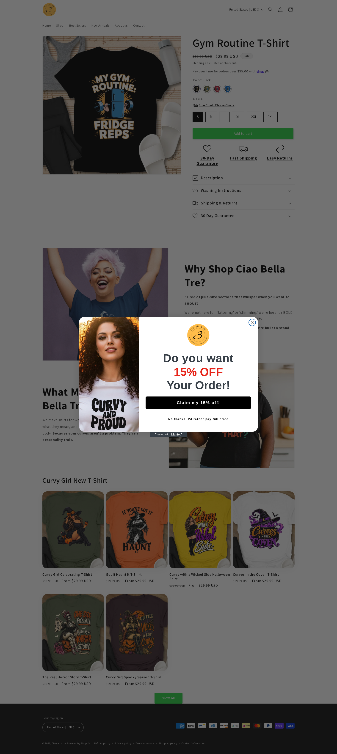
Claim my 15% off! (198, 402)
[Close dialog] (252, 322)
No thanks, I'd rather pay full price (198, 419)
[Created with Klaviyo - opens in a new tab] (168, 434)
